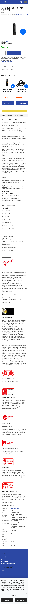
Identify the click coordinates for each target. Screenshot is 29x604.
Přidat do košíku (15, 53)
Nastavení (13, 595)
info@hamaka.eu (7, 557)
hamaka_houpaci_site (9, 563)
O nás (2, 570)
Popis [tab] (3, 115)
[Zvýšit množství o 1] (6, 52)
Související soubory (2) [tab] (12, 115)
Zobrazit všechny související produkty (14, 111)
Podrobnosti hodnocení (21, 14)
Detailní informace (6, 61)
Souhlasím (20, 600)
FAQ (2, 572)
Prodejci (3, 574)
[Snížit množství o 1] (6, 54)
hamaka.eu (6, 561)
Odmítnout (7, 600)
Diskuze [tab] (21, 115)
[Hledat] (17, 2)
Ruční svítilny (15, 508)
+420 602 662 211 (7, 559)
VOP (2, 576)
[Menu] (25, 2)
